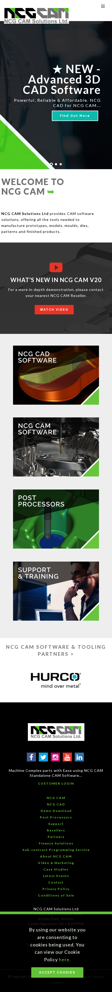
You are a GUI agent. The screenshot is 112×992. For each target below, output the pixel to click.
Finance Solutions (56, 843)
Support (56, 824)
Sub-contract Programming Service (56, 850)
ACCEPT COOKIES (57, 972)
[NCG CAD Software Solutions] (56, 375)
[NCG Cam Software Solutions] (56, 446)
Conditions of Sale (56, 895)
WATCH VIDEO (54, 309)
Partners (56, 837)
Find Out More (75, 116)
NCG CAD (56, 804)
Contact (56, 882)
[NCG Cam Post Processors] (56, 519)
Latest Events (56, 876)
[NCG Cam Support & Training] (56, 591)
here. (65, 959)
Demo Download (56, 811)
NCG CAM (56, 798)
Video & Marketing (56, 863)
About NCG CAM (56, 856)
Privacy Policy (56, 889)
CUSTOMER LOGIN (56, 783)
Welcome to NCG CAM (32, 186)
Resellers (56, 830)
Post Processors (56, 817)
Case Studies (56, 869)
